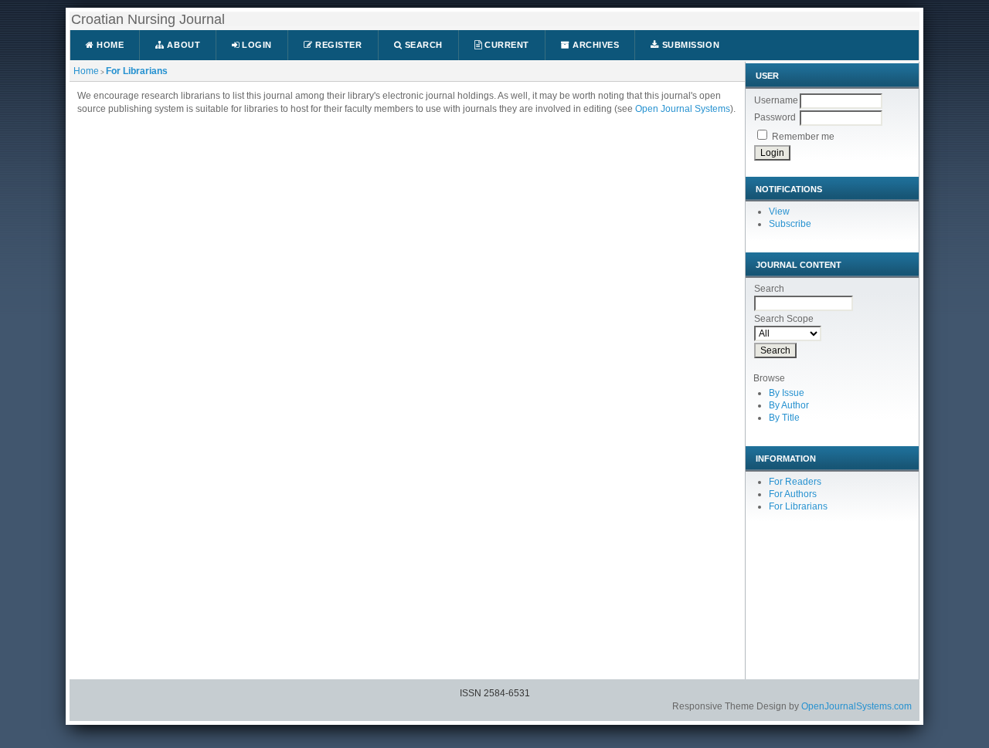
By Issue (786, 393)
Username (776, 100)
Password (775, 117)
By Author (789, 405)
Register (337, 44)
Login (256, 44)
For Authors (793, 494)
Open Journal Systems (682, 108)
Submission (689, 44)
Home (109, 44)
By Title (784, 417)
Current (505, 44)
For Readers (795, 481)
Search (422, 44)
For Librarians (137, 71)
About (182, 44)
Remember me (803, 136)
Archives (595, 44)
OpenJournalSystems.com (856, 706)
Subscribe (790, 223)
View (779, 211)
